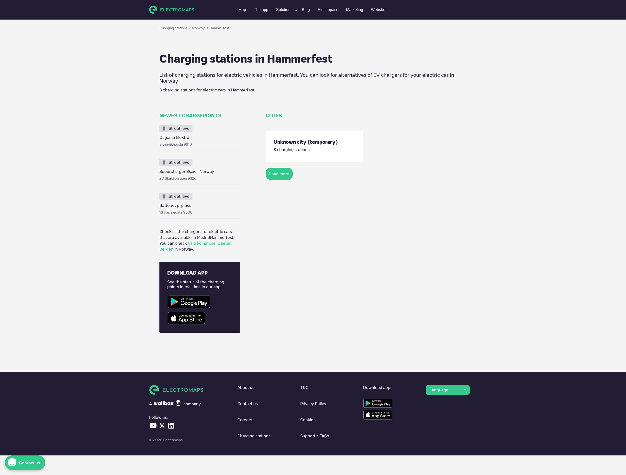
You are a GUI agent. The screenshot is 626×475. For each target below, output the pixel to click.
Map (242, 10)
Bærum (224, 243)
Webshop (379, 10)
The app (261, 10)
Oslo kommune (202, 243)
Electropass (328, 10)
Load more (279, 174)
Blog (306, 10)
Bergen (166, 249)
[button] (285, 9)
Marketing (354, 10)
